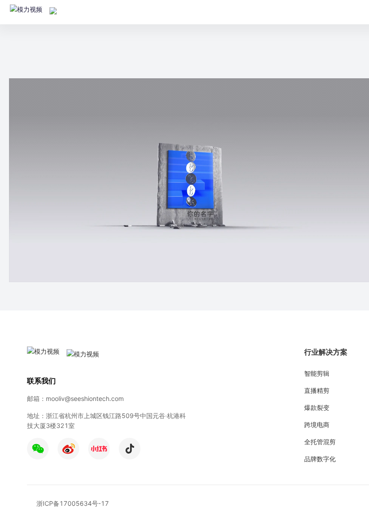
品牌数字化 (320, 459)
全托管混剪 (320, 442)
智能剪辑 (316, 373)
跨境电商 (316, 424)
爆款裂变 (316, 407)
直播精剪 (316, 390)
